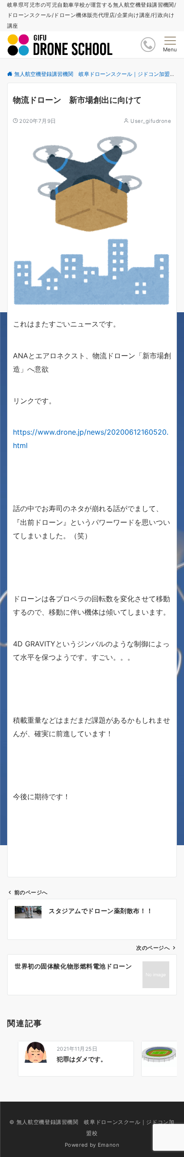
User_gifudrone (150, 121)
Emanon (109, 1145)
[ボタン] (148, 44)
